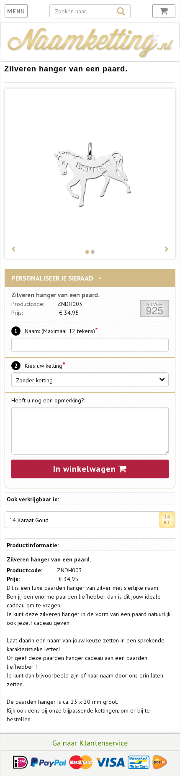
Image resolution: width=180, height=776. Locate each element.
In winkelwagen (85, 468)
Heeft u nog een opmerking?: (48, 400)
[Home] (90, 57)
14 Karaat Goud (29, 520)
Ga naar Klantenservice (90, 743)
